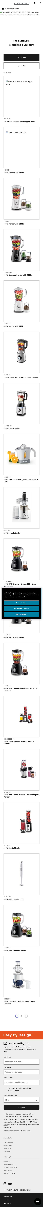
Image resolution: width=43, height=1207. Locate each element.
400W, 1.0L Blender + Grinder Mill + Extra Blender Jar (20, 585)
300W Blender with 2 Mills (14, 173)
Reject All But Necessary (21, 608)
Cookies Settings (21, 602)
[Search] (35, 3)
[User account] (40, 3)
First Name (7, 1057)
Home (3, 9)
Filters (23, 57)
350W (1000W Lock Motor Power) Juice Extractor (19, 1002)
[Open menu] (3, 3)
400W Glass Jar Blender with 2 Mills (18, 275)
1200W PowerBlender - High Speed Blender (21, 377)
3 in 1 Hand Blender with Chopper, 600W (19, 121)
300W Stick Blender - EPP (14, 899)
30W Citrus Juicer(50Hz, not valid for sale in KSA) (21, 481)
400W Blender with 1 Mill (13, 326)
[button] (5, 1183)
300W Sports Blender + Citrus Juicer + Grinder (19, 742)
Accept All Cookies (21, 614)
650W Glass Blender (12, 429)
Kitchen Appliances (13, 8)
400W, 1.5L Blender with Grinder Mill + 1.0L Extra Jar (21, 689)
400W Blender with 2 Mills (14, 224)
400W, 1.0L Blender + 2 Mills (15, 950)
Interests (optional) (10, 1095)
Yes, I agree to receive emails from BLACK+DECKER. (19, 1089)
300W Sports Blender (12, 848)
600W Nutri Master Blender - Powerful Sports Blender (21, 796)
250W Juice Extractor (12, 533)
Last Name (7, 1067)
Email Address (8, 1078)
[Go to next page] (26, 1016)
